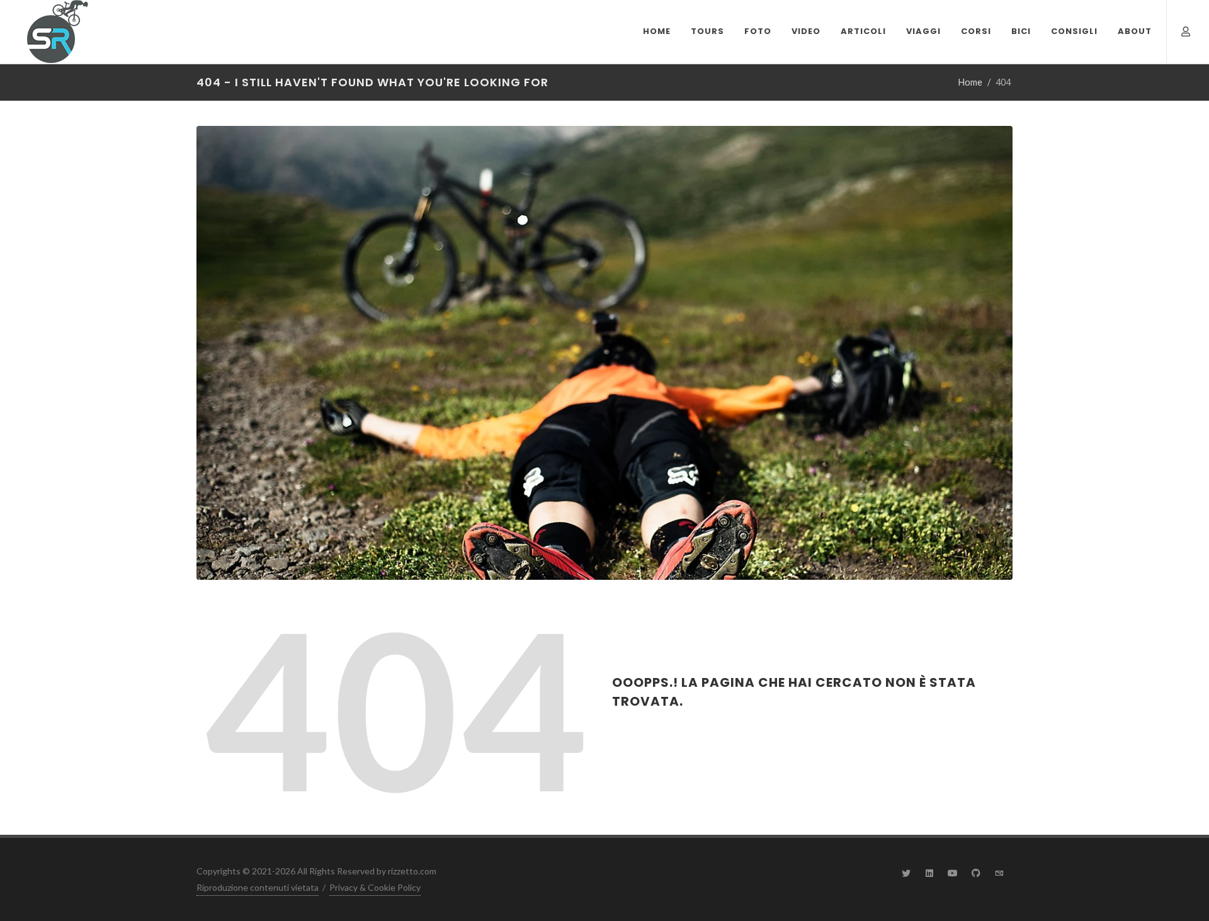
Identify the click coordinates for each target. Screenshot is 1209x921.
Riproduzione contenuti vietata (257, 887)
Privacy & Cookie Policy (375, 887)
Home (970, 82)
